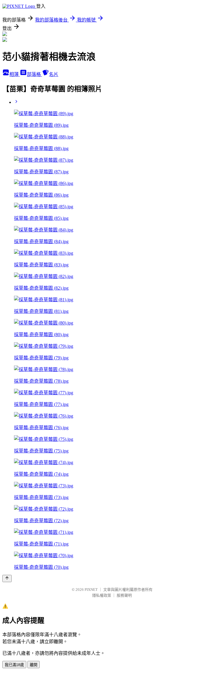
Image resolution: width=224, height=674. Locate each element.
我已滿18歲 (14, 665)
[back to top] (7, 578)
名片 (53, 74)
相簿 (14, 74)
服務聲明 (124, 595)
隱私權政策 (101, 595)
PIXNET (91, 589)
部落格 (34, 74)
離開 (33, 665)
